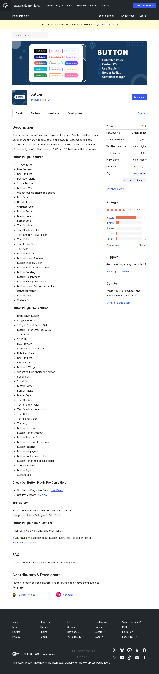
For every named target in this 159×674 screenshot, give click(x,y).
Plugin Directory (20, 15)
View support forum (117, 271)
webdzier (68, 594)
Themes (44, 627)
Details (19, 113)
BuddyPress (129, 636)
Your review (113, 245)
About (15, 622)
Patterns (44, 636)
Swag (99, 636)
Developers (73, 632)
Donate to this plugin (118, 302)
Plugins (43, 632)
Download (139, 97)
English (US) (140, 166)
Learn (70, 622)
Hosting (16, 632)
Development (75, 113)
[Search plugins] (45, 35)
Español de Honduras (52, 654)
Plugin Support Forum (24, 542)
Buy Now (42, 494)
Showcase (45, 622)
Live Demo (57, 490)
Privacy (16, 636)
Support (142, 113)
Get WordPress (144, 5)
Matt (125, 627)
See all (143, 245)
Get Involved (101, 622)
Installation (54, 113)
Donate (100, 632)
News (15, 627)
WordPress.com (131, 622)
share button (139, 174)
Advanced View (115, 188)
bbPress (127, 632)
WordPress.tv (75, 636)
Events (98, 627)
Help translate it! (110, 24)
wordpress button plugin (135, 180)
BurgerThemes (42, 99)
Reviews (35, 113)
